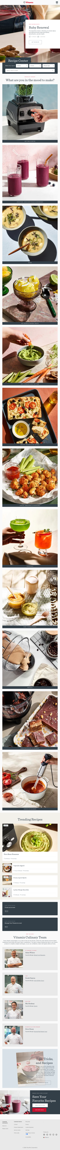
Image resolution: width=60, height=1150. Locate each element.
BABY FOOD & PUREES (30, 627)
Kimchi (35, 1006)
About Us (4, 1126)
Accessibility (28, 1137)
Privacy (27, 1124)
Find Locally (16, 1133)
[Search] (53, 70)
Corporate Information (5, 1122)
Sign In (6, 926)
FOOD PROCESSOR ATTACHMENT (30, 748)
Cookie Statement (30, 1127)
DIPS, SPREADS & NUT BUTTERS (30, 384)
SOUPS (30, 262)
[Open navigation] (57, 2)
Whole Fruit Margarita (39, 955)
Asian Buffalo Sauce (39, 980)
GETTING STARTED (30, 141)
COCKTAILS (30, 566)
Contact (16, 1124)
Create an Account (40, 1105)
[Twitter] (47, 1134)
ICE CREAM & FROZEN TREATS (30, 323)
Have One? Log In (39, 1110)
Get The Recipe (35, 42)
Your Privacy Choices (30, 1133)
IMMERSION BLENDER (30, 809)
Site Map (27, 1130)
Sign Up (6, 911)
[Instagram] (56, 1134)
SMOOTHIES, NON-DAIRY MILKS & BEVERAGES (30, 202)
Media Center (5, 1128)
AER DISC (30, 687)
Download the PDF (43, 1082)
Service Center (17, 1130)
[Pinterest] (50, 1134)
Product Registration (18, 1127)
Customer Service (18, 1121)
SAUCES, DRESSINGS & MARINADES (30, 505)
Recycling (28, 1121)
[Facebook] (44, 1134)
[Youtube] (53, 1134)
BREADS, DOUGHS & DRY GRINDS (30, 444)
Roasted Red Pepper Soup (40, 1031)
